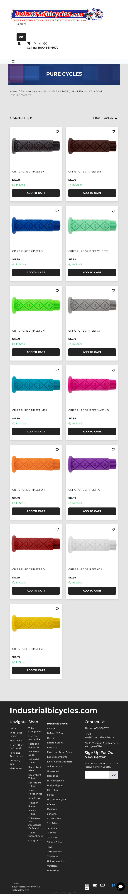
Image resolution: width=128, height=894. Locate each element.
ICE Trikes (52, 790)
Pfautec (51, 804)
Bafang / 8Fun (55, 733)
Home (13, 728)
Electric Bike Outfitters (59, 761)
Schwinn (52, 813)
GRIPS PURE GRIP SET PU (84, 489)
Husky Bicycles (55, 785)
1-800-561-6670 (101, 728)
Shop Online (16, 740)
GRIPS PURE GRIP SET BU (28, 251)
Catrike (51, 738)
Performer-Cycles (56, 799)
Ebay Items (16, 768)
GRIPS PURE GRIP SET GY (84, 330)
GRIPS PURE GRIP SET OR (28, 489)
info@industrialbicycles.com (100, 737)
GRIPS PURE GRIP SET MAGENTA (89, 410)
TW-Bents (52, 856)
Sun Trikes (52, 823)
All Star (51, 728)
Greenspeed (53, 771)
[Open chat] (120, 886)
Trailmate (52, 837)
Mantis (50, 794)
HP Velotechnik (55, 780)
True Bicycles (54, 851)
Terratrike (52, 828)
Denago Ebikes (55, 742)
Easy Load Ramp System (60, 752)
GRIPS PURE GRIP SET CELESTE (88, 251)
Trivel (50, 846)
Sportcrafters (54, 818)
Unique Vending (56, 861)
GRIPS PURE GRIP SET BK (28, 171)
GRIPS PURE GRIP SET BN (84, 171)
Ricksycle (52, 809)
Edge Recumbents (57, 756)
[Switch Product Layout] (116, 118)
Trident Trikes (54, 842)
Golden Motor (54, 766)
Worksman (53, 870)
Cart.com (74, 893)
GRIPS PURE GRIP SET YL (28, 648)
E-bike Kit (52, 747)
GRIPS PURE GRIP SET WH (85, 569)
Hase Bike (52, 775)
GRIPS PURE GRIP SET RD (28, 569)
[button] (19, 43)
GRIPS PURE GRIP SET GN (28, 330)
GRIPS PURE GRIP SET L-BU (29, 410)
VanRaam (52, 865)
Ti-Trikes (51, 832)
